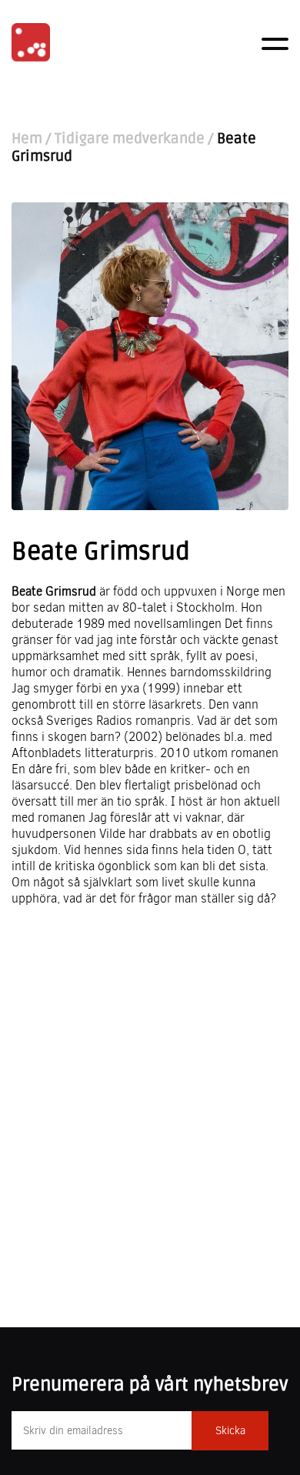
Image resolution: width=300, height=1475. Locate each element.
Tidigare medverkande (130, 139)
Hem (27, 139)
